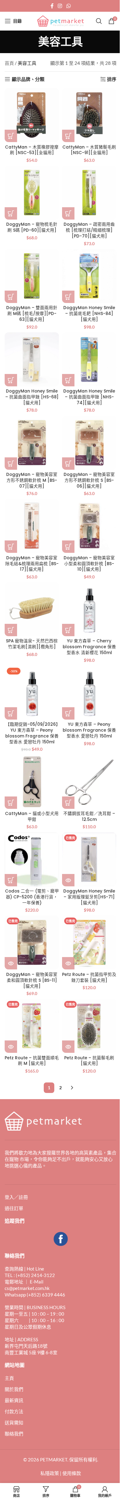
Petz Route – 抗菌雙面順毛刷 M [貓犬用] (32, 1061)
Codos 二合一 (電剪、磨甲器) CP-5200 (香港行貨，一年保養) (32, 897)
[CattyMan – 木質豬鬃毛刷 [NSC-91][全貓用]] (89, 115)
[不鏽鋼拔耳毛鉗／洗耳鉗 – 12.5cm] (89, 782)
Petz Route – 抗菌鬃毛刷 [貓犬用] (89, 1061)
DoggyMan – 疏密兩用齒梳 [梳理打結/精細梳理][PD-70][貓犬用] (89, 230)
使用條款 (71, 1473)
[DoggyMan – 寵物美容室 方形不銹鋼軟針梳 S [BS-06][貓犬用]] (89, 443)
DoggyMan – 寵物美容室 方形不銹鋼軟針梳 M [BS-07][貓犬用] (31, 480)
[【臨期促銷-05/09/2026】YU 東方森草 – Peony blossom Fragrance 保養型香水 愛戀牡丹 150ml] (32, 693)
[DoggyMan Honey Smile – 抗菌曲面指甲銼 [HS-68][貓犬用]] (32, 359)
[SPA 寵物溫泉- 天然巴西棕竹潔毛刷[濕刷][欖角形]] (32, 609)
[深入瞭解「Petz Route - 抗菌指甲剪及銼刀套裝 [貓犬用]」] (68, 963)
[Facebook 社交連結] (52, 6)
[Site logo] (60, 20)
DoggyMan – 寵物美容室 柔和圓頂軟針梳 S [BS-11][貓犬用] (31, 980)
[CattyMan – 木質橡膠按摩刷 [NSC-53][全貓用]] (32, 115)
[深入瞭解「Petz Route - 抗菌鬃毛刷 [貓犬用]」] (68, 1046)
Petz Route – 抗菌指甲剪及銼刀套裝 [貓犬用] (89, 977)
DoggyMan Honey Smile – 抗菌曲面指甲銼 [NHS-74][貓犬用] (89, 397)
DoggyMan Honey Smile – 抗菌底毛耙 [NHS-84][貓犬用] (89, 313)
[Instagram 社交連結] (60, 6)
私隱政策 (49, 1473)
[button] (11, 136)
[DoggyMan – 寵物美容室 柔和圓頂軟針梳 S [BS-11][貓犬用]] (32, 942)
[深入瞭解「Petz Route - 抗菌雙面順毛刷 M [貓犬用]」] (11, 1046)
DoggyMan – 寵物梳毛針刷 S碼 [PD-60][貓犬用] (31, 227)
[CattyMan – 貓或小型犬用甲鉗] (32, 782)
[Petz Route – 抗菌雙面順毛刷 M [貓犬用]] (32, 1026)
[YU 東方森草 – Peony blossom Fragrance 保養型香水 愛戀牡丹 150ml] (89, 693)
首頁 (9, 63)
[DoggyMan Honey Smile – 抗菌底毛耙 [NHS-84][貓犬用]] (89, 276)
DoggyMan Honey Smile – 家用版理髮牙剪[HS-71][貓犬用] (89, 897)
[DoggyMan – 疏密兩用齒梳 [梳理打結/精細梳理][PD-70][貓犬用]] (89, 193)
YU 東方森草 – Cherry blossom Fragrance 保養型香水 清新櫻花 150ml (89, 647)
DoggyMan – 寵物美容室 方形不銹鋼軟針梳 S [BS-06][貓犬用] (89, 480)
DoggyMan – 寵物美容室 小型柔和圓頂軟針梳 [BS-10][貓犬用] (89, 564)
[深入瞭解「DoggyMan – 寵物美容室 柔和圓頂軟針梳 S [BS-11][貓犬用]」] (11, 963)
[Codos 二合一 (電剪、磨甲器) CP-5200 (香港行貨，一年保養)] (32, 859)
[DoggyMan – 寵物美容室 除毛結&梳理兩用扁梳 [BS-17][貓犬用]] (32, 526)
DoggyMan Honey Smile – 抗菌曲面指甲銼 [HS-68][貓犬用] (32, 397)
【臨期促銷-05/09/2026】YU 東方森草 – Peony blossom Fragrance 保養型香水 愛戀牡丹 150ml (32, 733)
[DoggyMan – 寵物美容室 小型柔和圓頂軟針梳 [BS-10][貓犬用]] (89, 526)
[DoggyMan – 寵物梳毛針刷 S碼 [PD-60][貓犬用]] (32, 193)
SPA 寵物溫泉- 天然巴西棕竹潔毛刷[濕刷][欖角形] (32, 644)
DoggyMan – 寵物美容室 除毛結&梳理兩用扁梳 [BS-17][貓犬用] (32, 564)
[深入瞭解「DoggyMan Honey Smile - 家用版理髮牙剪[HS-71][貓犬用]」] (68, 880)
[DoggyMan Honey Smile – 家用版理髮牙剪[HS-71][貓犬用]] (89, 859)
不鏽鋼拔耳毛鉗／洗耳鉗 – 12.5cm (89, 816)
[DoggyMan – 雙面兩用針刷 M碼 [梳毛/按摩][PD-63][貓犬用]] (32, 276)
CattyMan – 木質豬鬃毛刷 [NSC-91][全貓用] (89, 150)
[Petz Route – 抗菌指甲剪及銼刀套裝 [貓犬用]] (89, 942)
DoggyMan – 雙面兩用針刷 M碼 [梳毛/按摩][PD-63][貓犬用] (31, 313)
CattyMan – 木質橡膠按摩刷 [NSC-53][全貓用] (32, 150)
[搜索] (99, 21)
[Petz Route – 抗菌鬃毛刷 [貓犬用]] (89, 1026)
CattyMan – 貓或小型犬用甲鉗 (32, 816)
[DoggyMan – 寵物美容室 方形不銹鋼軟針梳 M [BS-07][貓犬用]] (32, 443)
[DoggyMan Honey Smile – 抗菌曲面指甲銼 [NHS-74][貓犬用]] (89, 359)
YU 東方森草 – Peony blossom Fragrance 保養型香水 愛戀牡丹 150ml (89, 730)
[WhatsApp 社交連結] (68, 6)
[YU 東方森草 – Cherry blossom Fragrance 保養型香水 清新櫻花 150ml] (89, 609)
